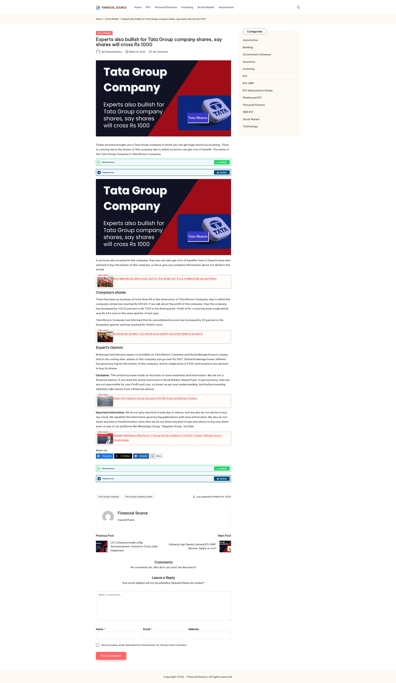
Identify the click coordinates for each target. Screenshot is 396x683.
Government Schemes (257, 54)
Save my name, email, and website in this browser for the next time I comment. (144, 645)
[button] (126, 520)
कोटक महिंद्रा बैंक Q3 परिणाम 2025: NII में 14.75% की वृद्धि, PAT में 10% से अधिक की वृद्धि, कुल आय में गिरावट (165, 278)
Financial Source (133, 513)
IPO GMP (248, 83)
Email (147, 629)
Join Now (223, 162)
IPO (245, 76)
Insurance (249, 61)
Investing (248, 69)
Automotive (250, 40)
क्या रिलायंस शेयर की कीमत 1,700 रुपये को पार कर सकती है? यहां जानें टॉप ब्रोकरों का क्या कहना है (157, 334)
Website (193, 629)
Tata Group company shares (138, 496)
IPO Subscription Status (258, 90)
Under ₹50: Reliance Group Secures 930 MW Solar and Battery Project (155, 398)
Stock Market (112, 19)
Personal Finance (254, 105)
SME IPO (248, 112)
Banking (248, 47)
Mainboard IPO (252, 97)
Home (99, 19)
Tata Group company (108, 496)
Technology (250, 126)
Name (100, 629)
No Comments (160, 51)
